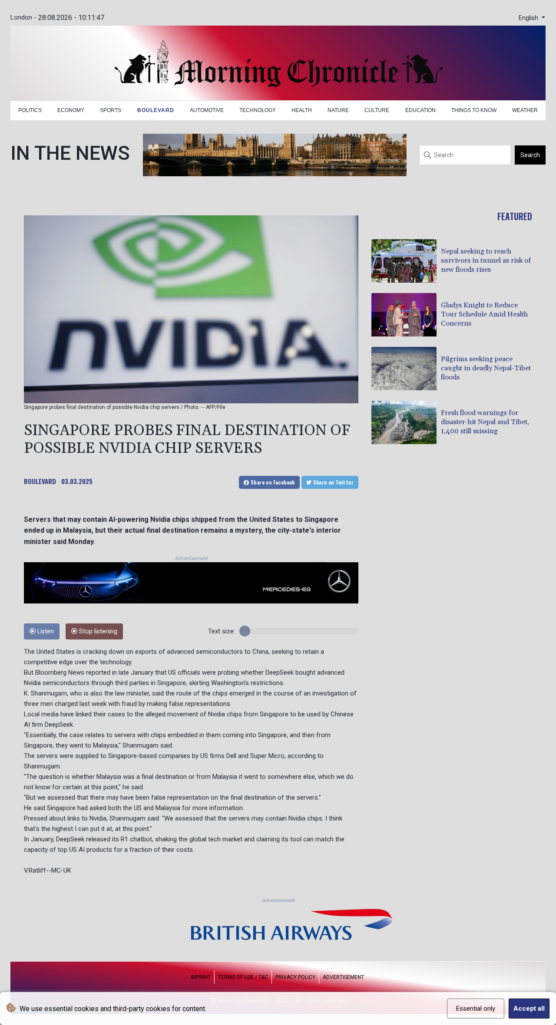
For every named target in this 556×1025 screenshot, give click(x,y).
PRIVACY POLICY (295, 977)
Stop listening (97, 631)
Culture (376, 110)
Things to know (473, 110)
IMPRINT (201, 977)
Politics (30, 110)
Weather (525, 110)
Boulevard (155, 110)
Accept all (529, 1008)
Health (301, 110)
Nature (338, 110)
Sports (110, 110)
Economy (70, 110)
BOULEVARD (40, 481)
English (529, 18)
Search (530, 155)
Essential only (475, 1008)
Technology (257, 110)
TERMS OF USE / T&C (243, 977)
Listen (45, 631)
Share (272, 482)
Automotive (207, 110)
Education (420, 110)
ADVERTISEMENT (343, 977)
